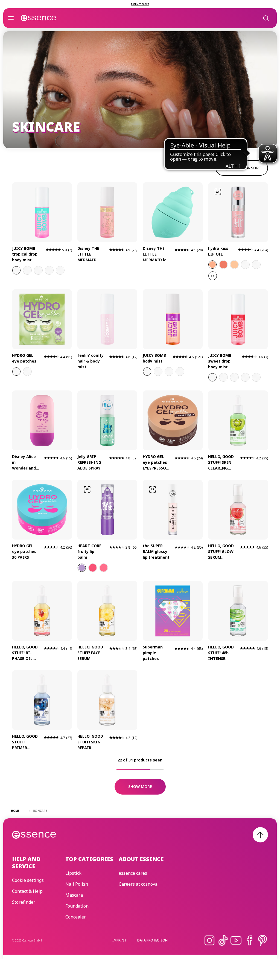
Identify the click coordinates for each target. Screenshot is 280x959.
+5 (212, 276)
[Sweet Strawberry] (103, 567)
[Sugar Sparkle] (212, 264)
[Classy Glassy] (245, 264)
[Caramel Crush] (158, 371)
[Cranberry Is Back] (256, 264)
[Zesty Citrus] (180, 371)
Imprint (119, 940)
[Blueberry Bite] (234, 377)
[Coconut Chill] (256, 377)
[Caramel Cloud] (223, 377)
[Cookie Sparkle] (234, 264)
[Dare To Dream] (27, 371)
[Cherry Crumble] (212, 377)
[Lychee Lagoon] (169, 371)
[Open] (10, 18)
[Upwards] (260, 834)
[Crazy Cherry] (92, 567)
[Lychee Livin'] (16, 270)
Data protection (152, 940)
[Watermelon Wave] (27, 270)
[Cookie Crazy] (245, 377)
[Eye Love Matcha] (16, 371)
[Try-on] (218, 192)
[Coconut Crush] (49, 270)
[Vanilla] (147, 371)
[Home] (38, 18)
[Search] (265, 18)
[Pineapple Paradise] (38, 270)
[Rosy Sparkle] (223, 264)
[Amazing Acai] (81, 567)
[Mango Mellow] (60, 270)
